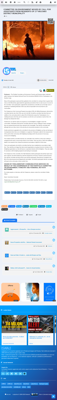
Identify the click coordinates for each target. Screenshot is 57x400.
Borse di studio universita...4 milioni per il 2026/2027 (13, 337)
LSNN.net (9, 383)
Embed (5, 209)
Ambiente (50, 246)
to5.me (24, 387)
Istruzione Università (8, 343)
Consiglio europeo (48, 233)
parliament (8, 192)
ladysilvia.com (18, 383)
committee (14, 192)
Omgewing (22, 73)
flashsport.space (43, 383)
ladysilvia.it (26, 383)
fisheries (43, 192)
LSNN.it (4, 383)
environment (50, 192)
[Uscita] (55, 2)
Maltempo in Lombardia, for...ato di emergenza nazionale (40, 337)
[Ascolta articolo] (38, 80)
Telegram (42, 206)
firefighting (32, 192)
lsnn (12, 69)
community (26, 192)
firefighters (20, 192)
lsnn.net (8, 394)
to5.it (28, 387)
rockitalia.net (17, 387)
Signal (49, 206)
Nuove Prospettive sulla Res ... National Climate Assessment (26, 242)
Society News (49, 272)
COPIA (5, 206)
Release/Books (49, 259)
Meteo (31, 343)
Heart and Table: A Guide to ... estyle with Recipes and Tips (26, 255)
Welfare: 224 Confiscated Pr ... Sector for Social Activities (25, 268)
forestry (38, 192)
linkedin (26, 206)
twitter (19, 206)
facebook (12, 206)
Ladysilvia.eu (34, 383)
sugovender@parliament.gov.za (12, 181)
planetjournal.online (7, 387)
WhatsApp (34, 206)
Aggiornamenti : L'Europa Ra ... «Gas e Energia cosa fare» (26, 229)
